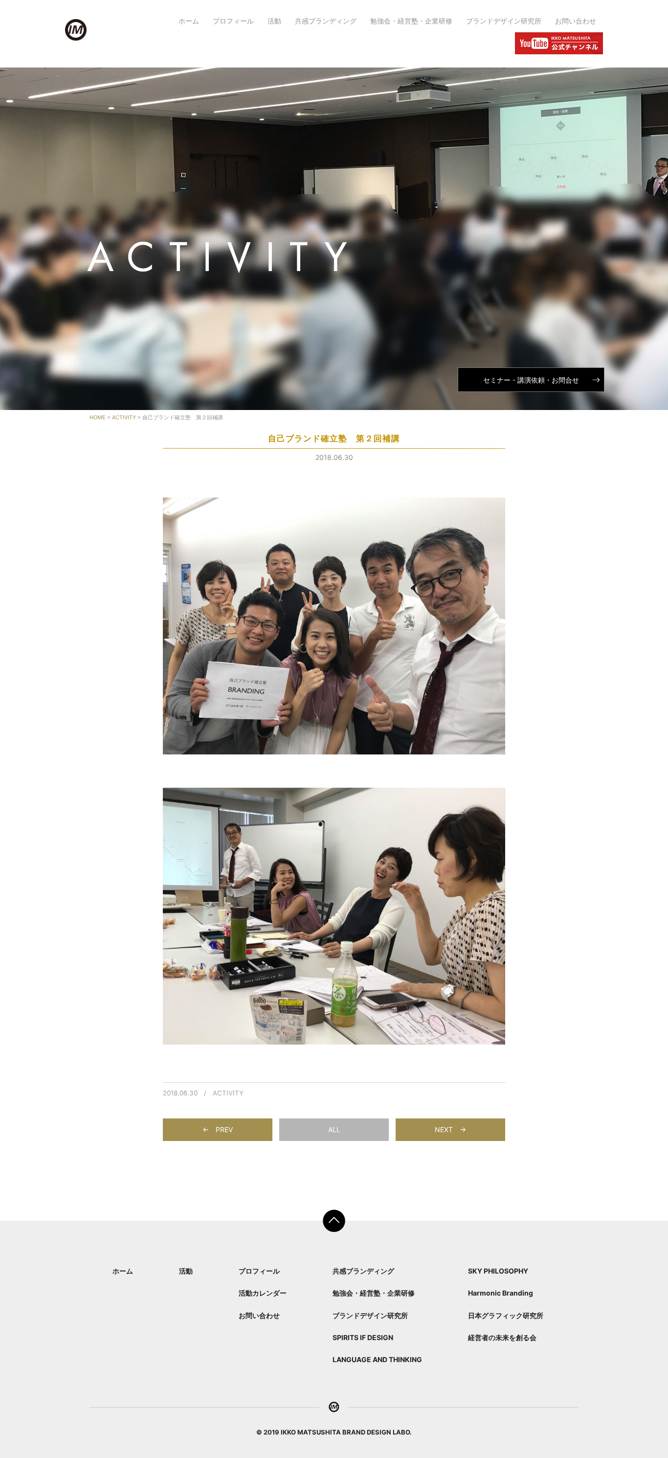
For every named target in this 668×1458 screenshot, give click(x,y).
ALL (334, 1129)
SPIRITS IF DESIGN (363, 1337)
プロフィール (233, 21)
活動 (274, 21)
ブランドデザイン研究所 (503, 21)
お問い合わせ (575, 21)
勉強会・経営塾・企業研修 (411, 21)
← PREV (217, 1129)
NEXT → (450, 1129)
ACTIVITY (228, 1093)
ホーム (188, 21)
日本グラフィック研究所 (505, 1315)
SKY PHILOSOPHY (498, 1271)
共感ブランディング (325, 21)
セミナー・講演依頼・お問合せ (531, 380)
